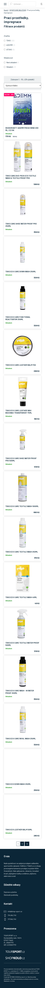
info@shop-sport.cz (15, 911)
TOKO (8, 40)
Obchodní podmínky (11, 895)
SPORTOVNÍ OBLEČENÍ (17, 10)
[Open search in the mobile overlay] (22, 3)
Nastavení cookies (9, 981)
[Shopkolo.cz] (22, 958)
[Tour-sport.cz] (22, 951)
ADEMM (9, 45)
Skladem (9, 67)
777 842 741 (12, 919)
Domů (6, 10)
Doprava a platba (10, 892)
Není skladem (11, 62)
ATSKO (9, 49)
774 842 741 (12, 915)
